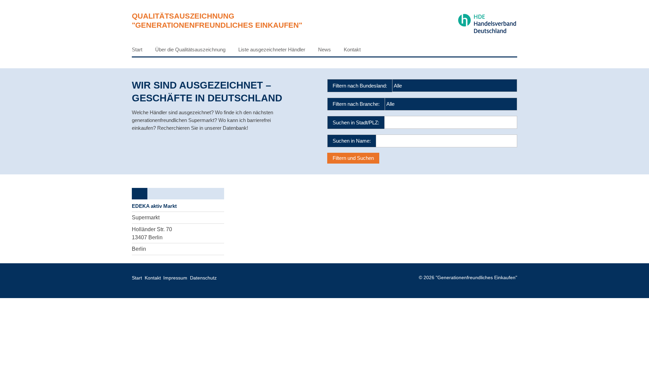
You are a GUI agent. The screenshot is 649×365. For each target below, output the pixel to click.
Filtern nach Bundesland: (360, 86)
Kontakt (352, 49)
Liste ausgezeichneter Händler (271, 49)
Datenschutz (203, 278)
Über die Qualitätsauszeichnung (190, 49)
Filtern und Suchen (353, 158)
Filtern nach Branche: (356, 104)
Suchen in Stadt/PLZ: (356, 122)
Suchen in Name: (352, 141)
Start (137, 49)
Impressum (175, 278)
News (324, 49)
